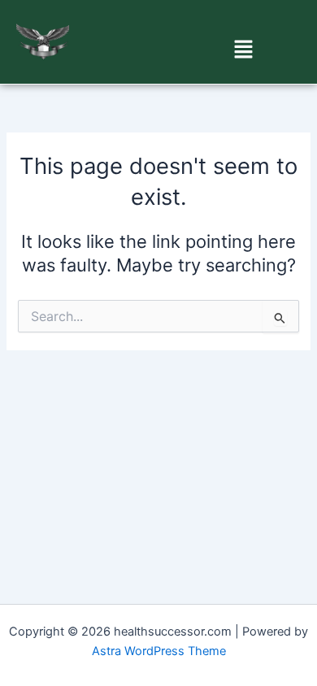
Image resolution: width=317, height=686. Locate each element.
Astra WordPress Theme (159, 651)
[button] (244, 50)
